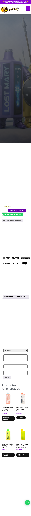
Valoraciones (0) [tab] (21, 296)
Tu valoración (8, 353)
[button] (27, 502)
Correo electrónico (10, 370)
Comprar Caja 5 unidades (12, 220)
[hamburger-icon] (28, 8)
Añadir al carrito (16, 210)
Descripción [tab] (8, 296)
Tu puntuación (8, 348)
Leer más (21, 418)
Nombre (6, 363)
